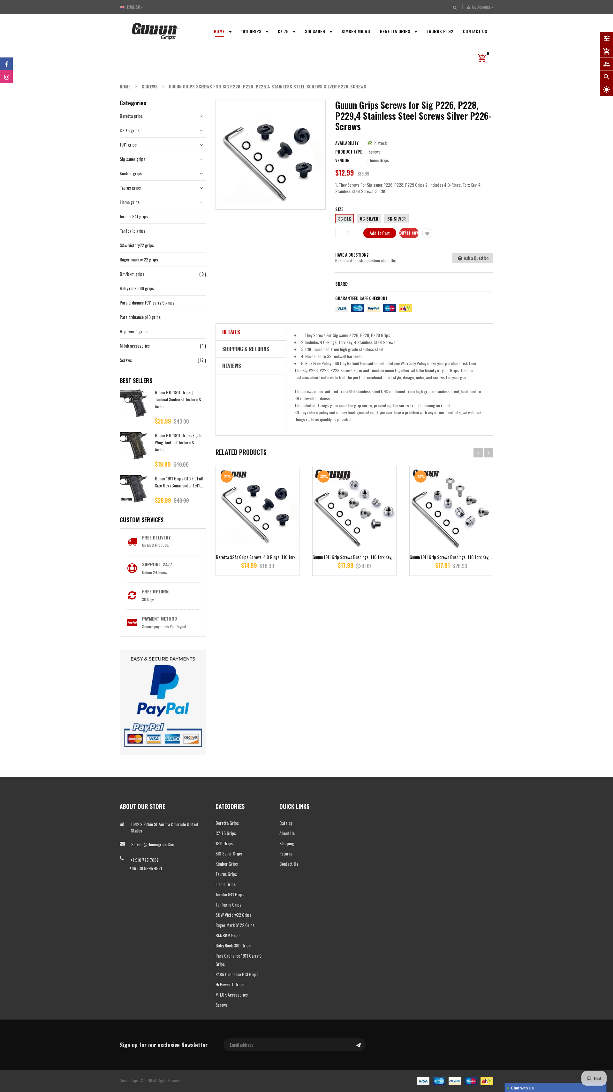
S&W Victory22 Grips (233, 914)
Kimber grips (131, 173)
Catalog (285, 822)
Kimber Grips (227, 863)
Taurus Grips (226, 873)
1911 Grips (224, 843)
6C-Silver (369, 218)
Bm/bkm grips (132, 273)
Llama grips (130, 202)
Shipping (286, 843)
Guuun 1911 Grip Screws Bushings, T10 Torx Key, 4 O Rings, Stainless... (371, 557)
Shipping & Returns (245, 348)
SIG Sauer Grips (229, 853)
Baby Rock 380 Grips (233, 945)
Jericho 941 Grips (230, 894)
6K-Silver (396, 218)
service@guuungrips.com (153, 844)
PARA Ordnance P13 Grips (237, 974)
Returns (285, 853)
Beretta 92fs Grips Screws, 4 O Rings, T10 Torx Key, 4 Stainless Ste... (274, 557)
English (134, 7)
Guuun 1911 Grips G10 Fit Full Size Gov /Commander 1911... (179, 482)
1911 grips (128, 144)
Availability (347, 143)
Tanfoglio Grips (228, 904)
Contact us (288, 863)
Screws (126, 360)
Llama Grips (226, 884)
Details (231, 331)
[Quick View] (276, 528)
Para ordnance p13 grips (140, 316)
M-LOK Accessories (232, 994)
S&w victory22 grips (137, 245)
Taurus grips (130, 187)
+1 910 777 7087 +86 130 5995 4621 (141, 863)
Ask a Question (475, 257)
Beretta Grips (227, 822)
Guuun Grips (378, 160)
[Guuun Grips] (455, 1080)
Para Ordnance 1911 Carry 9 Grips (238, 959)
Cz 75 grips (130, 130)
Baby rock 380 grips (137, 288)
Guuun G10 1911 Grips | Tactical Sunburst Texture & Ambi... (178, 399)
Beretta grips (131, 115)
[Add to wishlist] (427, 233)
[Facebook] (6, 63)
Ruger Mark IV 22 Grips (235, 925)
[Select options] (451, 528)
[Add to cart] (258, 528)
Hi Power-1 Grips (230, 984)
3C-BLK (344, 218)
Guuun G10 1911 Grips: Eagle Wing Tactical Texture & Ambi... (178, 442)
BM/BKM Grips (228, 935)
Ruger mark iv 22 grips (139, 259)
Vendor (342, 160)
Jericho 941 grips (134, 216)
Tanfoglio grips (132, 230)
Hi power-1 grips (134, 331)
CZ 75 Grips (226, 833)
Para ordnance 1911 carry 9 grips (147, 302)
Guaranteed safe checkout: (362, 298)
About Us (287, 833)
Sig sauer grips (132, 158)
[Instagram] (6, 76)
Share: (341, 284)
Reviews (231, 365)
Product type (348, 151)
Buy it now (409, 233)
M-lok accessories (135, 345)
